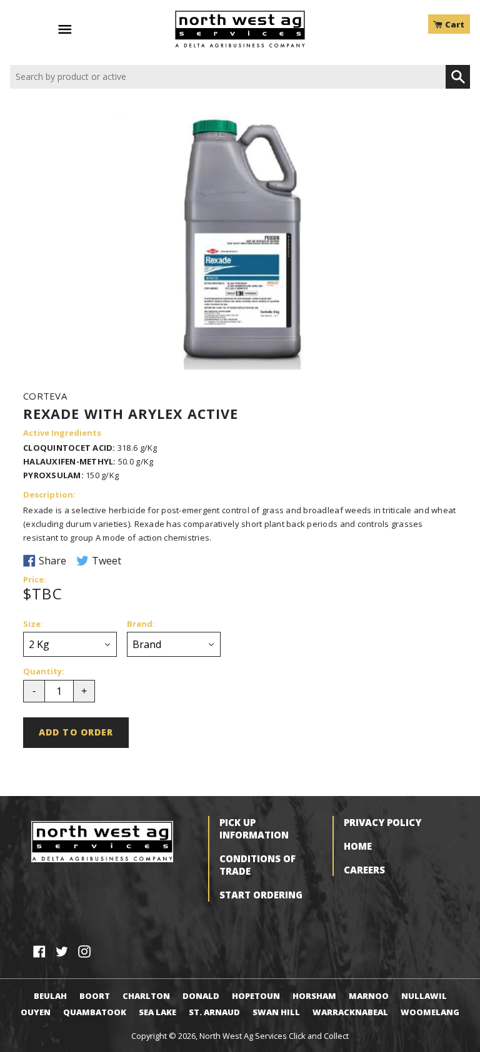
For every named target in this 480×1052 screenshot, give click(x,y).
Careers (364, 869)
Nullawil (424, 995)
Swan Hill (276, 1012)
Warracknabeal (350, 1012)
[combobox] (228, 77)
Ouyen (36, 1012)
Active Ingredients (62, 433)
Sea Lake (157, 1012)
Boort (94, 995)
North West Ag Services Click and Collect (274, 1035)
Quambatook (94, 1012)
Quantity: (43, 672)
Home (358, 846)
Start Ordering (260, 894)
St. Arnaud (214, 1012)
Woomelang (430, 1012)
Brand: (141, 624)
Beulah (50, 995)
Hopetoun (256, 995)
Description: (49, 495)
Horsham (314, 995)
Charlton (146, 995)
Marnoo (369, 995)
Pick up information (254, 828)
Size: (33, 624)
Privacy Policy (382, 822)
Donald (200, 995)
